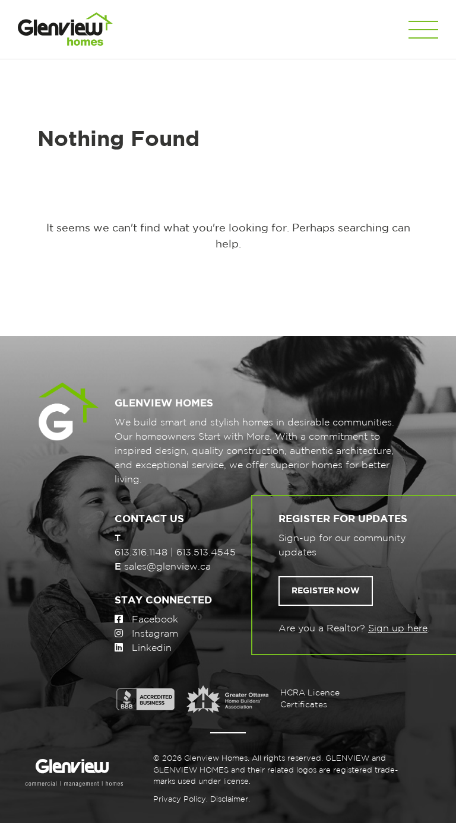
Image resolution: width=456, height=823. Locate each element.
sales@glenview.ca (167, 567)
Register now (326, 591)
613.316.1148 (141, 552)
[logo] (65, 29)
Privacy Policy (179, 799)
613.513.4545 (206, 552)
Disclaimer (229, 799)
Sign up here (398, 628)
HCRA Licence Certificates (310, 698)
